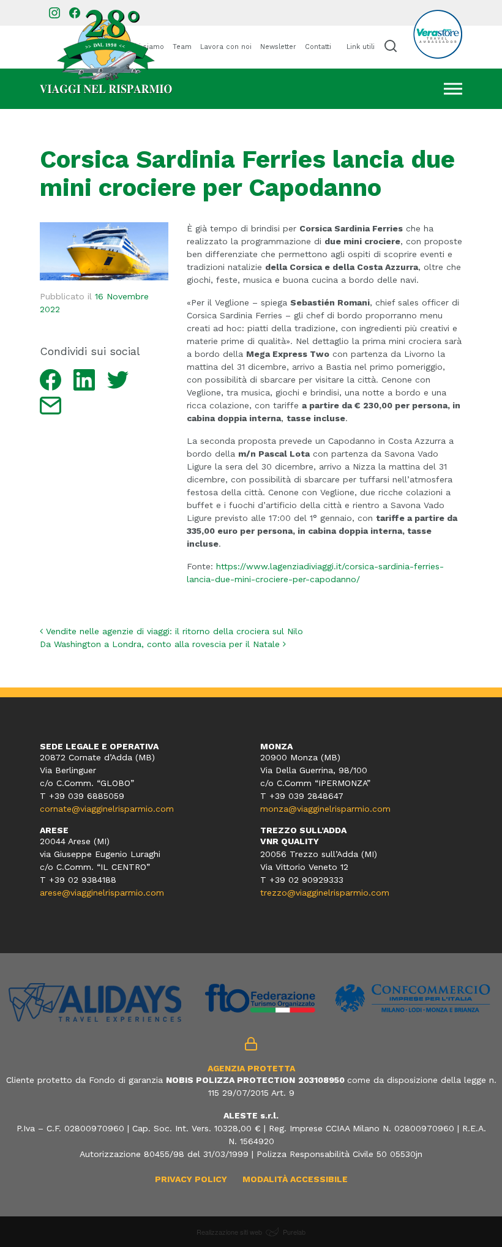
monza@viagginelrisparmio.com (325, 809)
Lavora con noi (226, 47)
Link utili (361, 47)
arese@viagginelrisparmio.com (102, 892)
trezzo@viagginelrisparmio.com (324, 892)
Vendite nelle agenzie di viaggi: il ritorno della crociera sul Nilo (173, 631)
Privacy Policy (191, 1179)
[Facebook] (50, 379)
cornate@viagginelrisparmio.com (107, 809)
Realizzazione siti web (229, 1232)
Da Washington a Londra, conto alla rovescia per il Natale (161, 644)
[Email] (50, 405)
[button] (390, 46)
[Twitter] (118, 379)
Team (182, 47)
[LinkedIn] (84, 379)
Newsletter (278, 47)
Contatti (318, 47)
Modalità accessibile (295, 1179)
